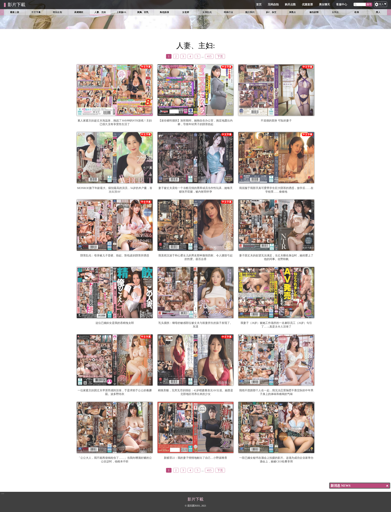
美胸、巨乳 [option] (143, 12)
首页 (259, 4)
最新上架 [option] (14, 12)
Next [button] (389, 12)
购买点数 (290, 4)
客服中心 (341, 4)
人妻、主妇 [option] (100, 12)
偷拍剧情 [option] (314, 12)
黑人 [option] (378, 12)
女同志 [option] (335, 12)
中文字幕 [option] (36, 12)
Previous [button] (2, 12)
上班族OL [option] (121, 12)
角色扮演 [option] (164, 12)
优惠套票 (307, 4)
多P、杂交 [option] (271, 12)
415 (209, 56)
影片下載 (16, 4)
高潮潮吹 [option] (78, 12)
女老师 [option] (185, 12)
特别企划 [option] (57, 12)
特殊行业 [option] (228, 12)
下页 (220, 56)
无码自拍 (273, 4)
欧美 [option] (356, 12)
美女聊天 (324, 4)
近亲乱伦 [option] (207, 12)
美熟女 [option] (292, 12)
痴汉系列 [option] (249, 12)
